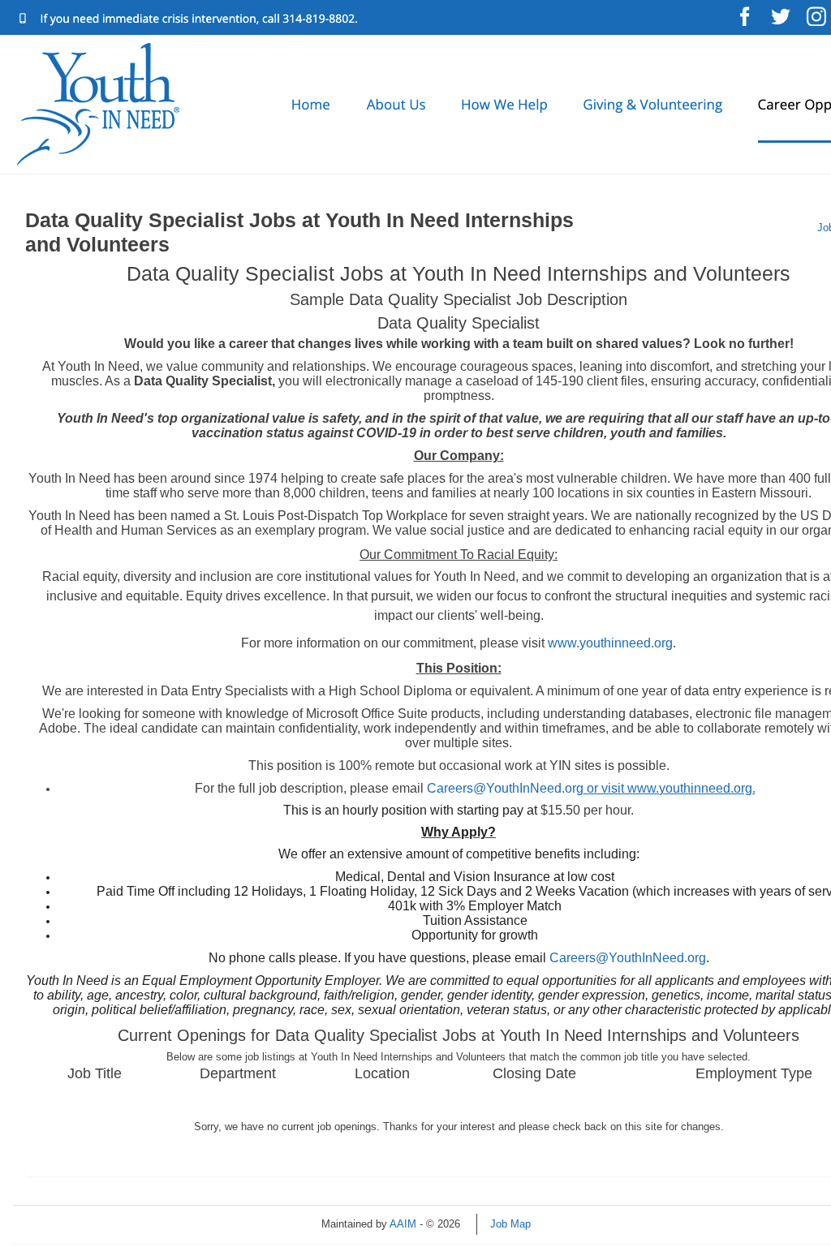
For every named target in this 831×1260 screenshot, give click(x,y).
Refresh (578, 1224)
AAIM (403, 1224)
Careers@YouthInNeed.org (591, 788)
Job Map (510, 1224)
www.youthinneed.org (610, 643)
